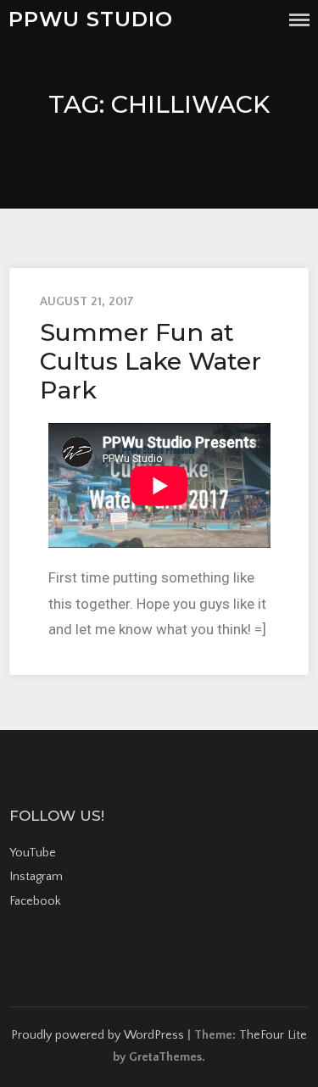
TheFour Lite (273, 1035)
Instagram (36, 877)
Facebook (35, 901)
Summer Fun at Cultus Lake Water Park (150, 361)
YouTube (32, 853)
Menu (299, 20)
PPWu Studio (90, 19)
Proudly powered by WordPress (97, 1035)
